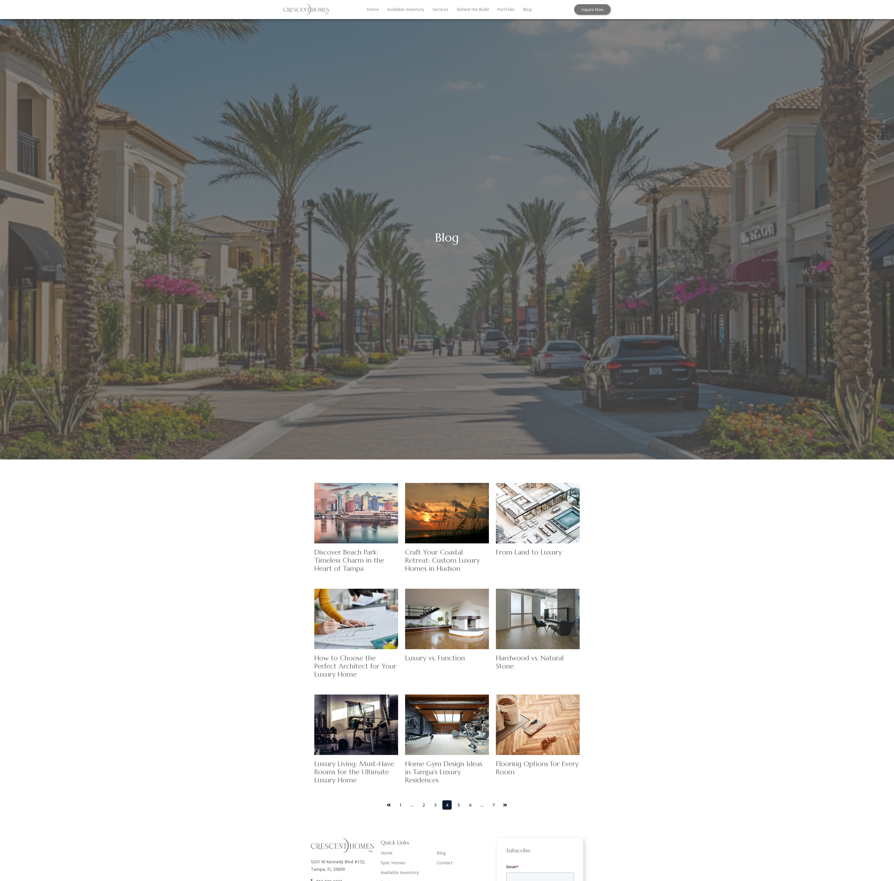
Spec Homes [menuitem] (393, 863)
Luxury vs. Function (435, 658)
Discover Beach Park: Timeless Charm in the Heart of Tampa (349, 560)
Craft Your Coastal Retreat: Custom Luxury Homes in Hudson (442, 560)
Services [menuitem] (440, 9)
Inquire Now (592, 9)
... (412, 805)
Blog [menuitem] (527, 9)
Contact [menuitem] (445, 863)
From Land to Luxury (529, 552)
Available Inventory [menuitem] (405, 9)
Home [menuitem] (373, 9)
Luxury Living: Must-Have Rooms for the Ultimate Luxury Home (354, 771)
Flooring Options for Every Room (537, 767)
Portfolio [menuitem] (506, 9)
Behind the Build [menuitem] (473, 9)
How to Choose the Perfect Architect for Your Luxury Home (355, 666)
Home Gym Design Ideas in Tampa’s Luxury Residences (443, 771)
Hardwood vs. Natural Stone (530, 662)
